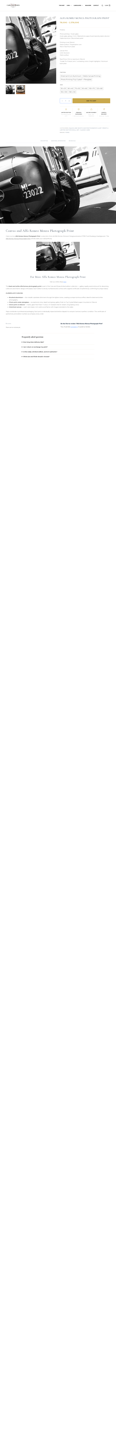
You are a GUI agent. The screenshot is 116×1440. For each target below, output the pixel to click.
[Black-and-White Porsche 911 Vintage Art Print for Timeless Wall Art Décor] (58, 1303)
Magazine (88, 5)
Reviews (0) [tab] (72, 140)
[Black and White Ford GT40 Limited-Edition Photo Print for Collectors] (58, 1105)
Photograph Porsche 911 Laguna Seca (20, 1249)
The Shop (61, 5)
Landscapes (77, 5)
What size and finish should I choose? (36, 356)
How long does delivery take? (33, 342)
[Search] (102, 5)
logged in (74, 327)
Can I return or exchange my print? (35, 347)
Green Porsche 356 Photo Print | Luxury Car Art (24, 851)
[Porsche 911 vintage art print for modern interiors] (58, 508)
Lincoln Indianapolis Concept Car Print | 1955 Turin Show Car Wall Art (32, 454)
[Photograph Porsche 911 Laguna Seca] (58, 1204)
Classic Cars (85, 130)
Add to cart (91, 101)
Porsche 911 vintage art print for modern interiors (25, 553)
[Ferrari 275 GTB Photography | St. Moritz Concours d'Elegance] (58, 1005)
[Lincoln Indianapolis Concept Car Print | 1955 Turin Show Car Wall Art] (58, 409)
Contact (96, 5)
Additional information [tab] (58, 140)
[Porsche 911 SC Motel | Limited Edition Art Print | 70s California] (58, 608)
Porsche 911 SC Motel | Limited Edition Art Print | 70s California (30, 652)
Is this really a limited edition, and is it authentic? (40, 352)
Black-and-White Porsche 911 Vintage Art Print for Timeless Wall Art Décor (34, 1348)
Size (61, 84)
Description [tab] (44, 140)
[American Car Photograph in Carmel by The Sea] (58, 707)
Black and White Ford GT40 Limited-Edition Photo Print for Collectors (32, 1150)
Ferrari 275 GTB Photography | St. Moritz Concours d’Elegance (29, 1050)
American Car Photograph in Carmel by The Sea (24, 752)
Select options (14, 463)
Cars (68, 5)
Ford (67, 132)
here (64, 282)
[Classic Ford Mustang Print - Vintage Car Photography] (58, 906)
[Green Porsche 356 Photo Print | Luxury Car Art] (58, 806)
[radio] (71, 76)
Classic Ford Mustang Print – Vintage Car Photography (27, 951)
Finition (63, 72)
